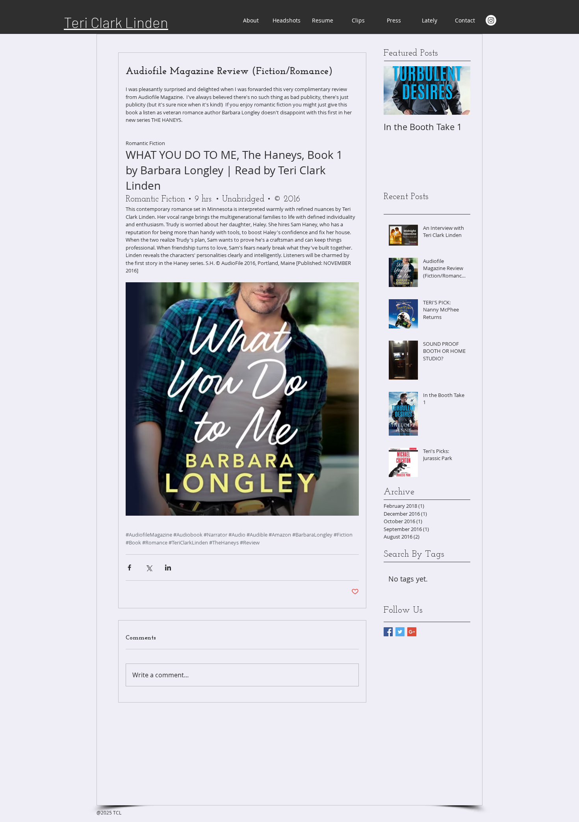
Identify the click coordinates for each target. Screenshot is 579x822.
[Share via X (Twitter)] (148, 567)
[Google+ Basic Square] (411, 631)
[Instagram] (491, 20)
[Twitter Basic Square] (400, 631)
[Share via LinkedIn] (168, 567)
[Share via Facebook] (129, 567)
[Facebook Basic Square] (388, 631)
